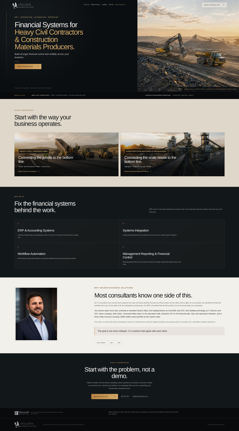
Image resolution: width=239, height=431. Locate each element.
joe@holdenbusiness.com (140, 396)
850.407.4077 (125, 396)
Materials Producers (95, 4)
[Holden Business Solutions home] (23, 5)
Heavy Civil (86, 4)
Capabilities (104, 4)
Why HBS (111, 4)
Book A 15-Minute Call (120, 4)
